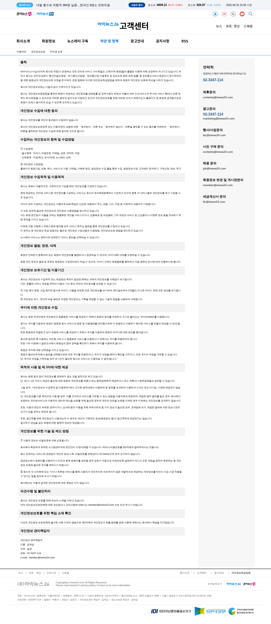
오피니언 (51, 572)
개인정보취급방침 (241, 572)
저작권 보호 (56, 51)
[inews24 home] (33, 584)
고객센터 (202, 572)
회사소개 (23, 41)
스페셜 (248, 26)
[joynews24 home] (249, 584)
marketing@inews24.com (219, 118)
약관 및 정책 (109, 41)
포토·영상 (233, 26)
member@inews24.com (218, 185)
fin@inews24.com (214, 201)
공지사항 (162, 41)
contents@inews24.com (218, 97)
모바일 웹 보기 (215, 584)
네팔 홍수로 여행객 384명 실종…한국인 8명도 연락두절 (73, 5)
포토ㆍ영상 (35, 572)
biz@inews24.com (214, 135)
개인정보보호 (38, 51)
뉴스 (219, 26)
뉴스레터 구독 (77, 41)
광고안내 (137, 41)
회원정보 (48, 41)
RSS (184, 41)
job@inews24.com (214, 168)
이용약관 (21, 51)
